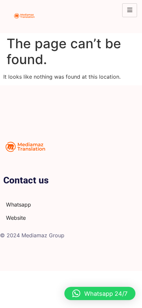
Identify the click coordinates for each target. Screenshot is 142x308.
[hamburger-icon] (129, 10)
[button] (99, 293)
